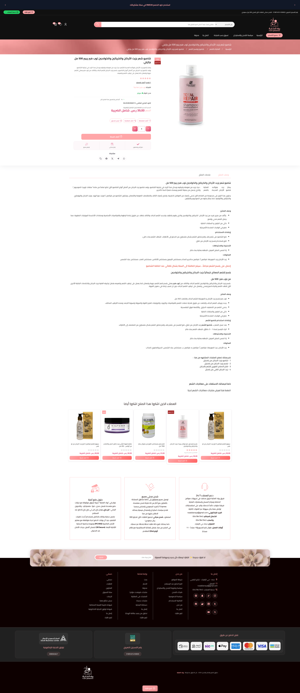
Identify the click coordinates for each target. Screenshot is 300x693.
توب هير (223, 298)
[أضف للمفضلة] (71, 412)
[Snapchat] (202, 595)
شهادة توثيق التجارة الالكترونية (100, 609)
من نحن (179, 605)
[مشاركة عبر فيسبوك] (106, 158)
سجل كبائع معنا (106, 600)
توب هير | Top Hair (139, 87)
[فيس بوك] (196, 603)
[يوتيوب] (208, 612)
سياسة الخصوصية (175, 596)
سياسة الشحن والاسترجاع (243, 35)
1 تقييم (148, 82)
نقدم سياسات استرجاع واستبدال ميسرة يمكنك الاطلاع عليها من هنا (150, 511)
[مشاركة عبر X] (112, 158)
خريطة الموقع (177, 579)
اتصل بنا (205, 35)
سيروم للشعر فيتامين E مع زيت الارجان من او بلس (85, 445)
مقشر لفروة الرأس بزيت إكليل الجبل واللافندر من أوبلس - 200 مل (117, 445)
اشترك (101, 557)
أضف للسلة (114, 137)
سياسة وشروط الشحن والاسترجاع (169, 588)
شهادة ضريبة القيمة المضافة (100, 605)
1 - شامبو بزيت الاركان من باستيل (217, 360)
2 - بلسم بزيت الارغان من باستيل (217, 363)
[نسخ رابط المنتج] (100, 158)
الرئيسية (259, 35)
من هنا (160, 527)
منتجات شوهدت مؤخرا (138, 592)
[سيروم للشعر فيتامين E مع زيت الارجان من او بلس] (84, 426)
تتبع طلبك (178, 613)
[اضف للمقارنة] (71, 416)
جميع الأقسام (273, 35)
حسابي (109, 579)
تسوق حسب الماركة (221, 35)
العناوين (109, 588)
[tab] (222, 174)
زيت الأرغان (221, 188)
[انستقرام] (215, 595)
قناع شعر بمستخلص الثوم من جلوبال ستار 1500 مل (151, 445)
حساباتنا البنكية (141, 605)
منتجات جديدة (141, 600)
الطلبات (109, 584)
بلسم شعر (163, 283)
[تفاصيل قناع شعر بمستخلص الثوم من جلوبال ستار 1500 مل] (150, 426)
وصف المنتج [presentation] (223, 175)
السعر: (148, 110)
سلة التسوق (107, 592)
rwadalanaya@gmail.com (197, 512)
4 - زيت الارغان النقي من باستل (218, 369)
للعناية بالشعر (206, 188)
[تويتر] (215, 612)
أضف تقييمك (140, 82)
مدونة (196, 35)
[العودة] (294, 4)
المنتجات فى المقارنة (139, 596)
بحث (97, 24)
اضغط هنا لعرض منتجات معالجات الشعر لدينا (209, 390)
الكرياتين (195, 215)
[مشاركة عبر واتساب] (124, 158)
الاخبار (145, 584)
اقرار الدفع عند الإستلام (173, 584)
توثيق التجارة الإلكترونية (53, 647)
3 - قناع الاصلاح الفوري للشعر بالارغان (215, 366)
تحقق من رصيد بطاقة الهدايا (136, 613)
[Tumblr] (215, 603)
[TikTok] (208, 595)
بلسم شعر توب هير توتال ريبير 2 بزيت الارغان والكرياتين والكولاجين (183, 445)
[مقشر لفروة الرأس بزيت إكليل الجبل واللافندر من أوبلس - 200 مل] (117, 426)
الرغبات (109, 596)
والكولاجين (186, 215)
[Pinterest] (196, 595)
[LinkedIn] (208, 603)
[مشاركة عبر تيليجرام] (118, 158)
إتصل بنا (144, 609)
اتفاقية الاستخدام (175, 600)
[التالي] (5, 4)
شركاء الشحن (177, 592)
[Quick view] (71, 421)
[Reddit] (202, 603)
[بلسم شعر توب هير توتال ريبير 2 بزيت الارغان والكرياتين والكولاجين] (183, 426)
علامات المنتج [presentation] (205, 175)
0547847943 (198, 516)
